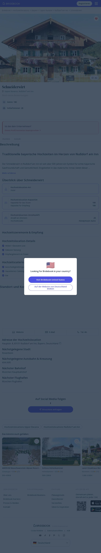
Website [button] (20, 332)
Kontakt (17, 139)
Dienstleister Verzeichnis (57, 501)
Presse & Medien (11, 503)
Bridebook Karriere (12, 499)
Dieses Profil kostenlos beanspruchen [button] (22, 130)
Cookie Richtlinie (37, 531)
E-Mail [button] (52, 332)
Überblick (6, 139)
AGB (68, 531)
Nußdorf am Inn (26, 91)
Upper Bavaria (12, 91)
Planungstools (58, 495)
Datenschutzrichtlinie (55, 531)
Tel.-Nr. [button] (83, 332)
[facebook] (50, 403)
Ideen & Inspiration (60, 507)
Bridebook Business (36, 495)
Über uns (7, 495)
